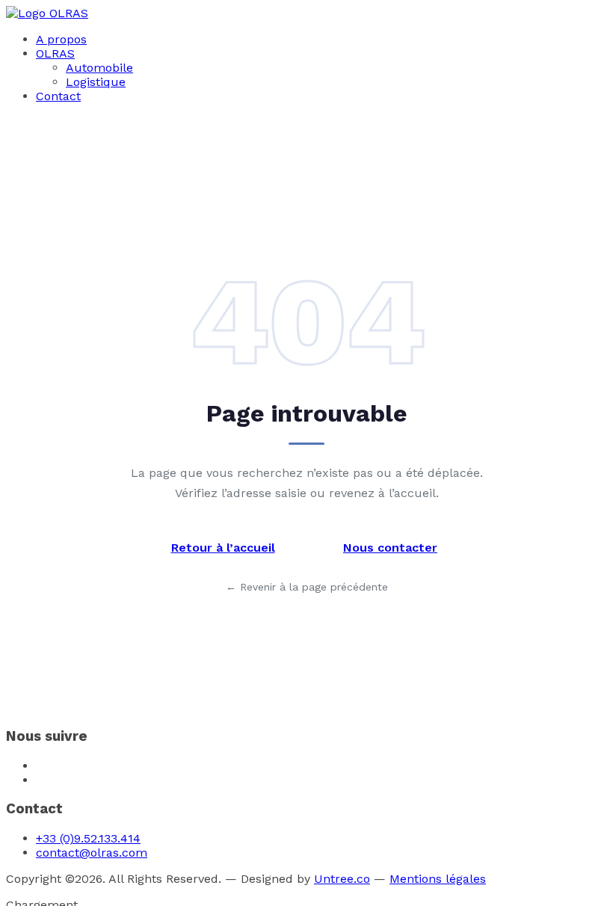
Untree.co (342, 879)
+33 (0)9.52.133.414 (88, 838)
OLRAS (55, 53)
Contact (58, 96)
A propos (61, 39)
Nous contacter (390, 547)
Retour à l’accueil (223, 547)
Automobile (99, 68)
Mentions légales (437, 879)
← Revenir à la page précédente (307, 587)
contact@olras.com (91, 852)
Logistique (96, 82)
